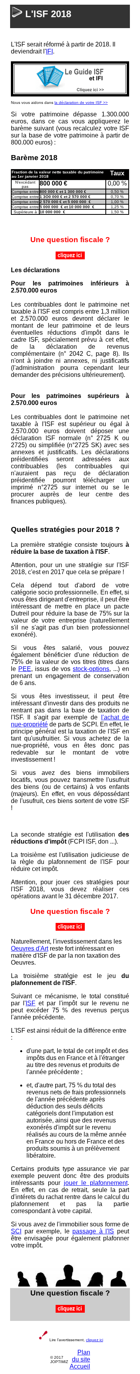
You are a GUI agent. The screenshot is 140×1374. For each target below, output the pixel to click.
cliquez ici (94, 1340)
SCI (16, 1231)
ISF (30, 1003)
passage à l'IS (93, 1231)
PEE (24, 669)
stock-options (91, 669)
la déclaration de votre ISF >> (81, 102)
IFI (49, 51)
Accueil (80, 1366)
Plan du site (81, 1356)
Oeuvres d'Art (29, 948)
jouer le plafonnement (96, 1182)
